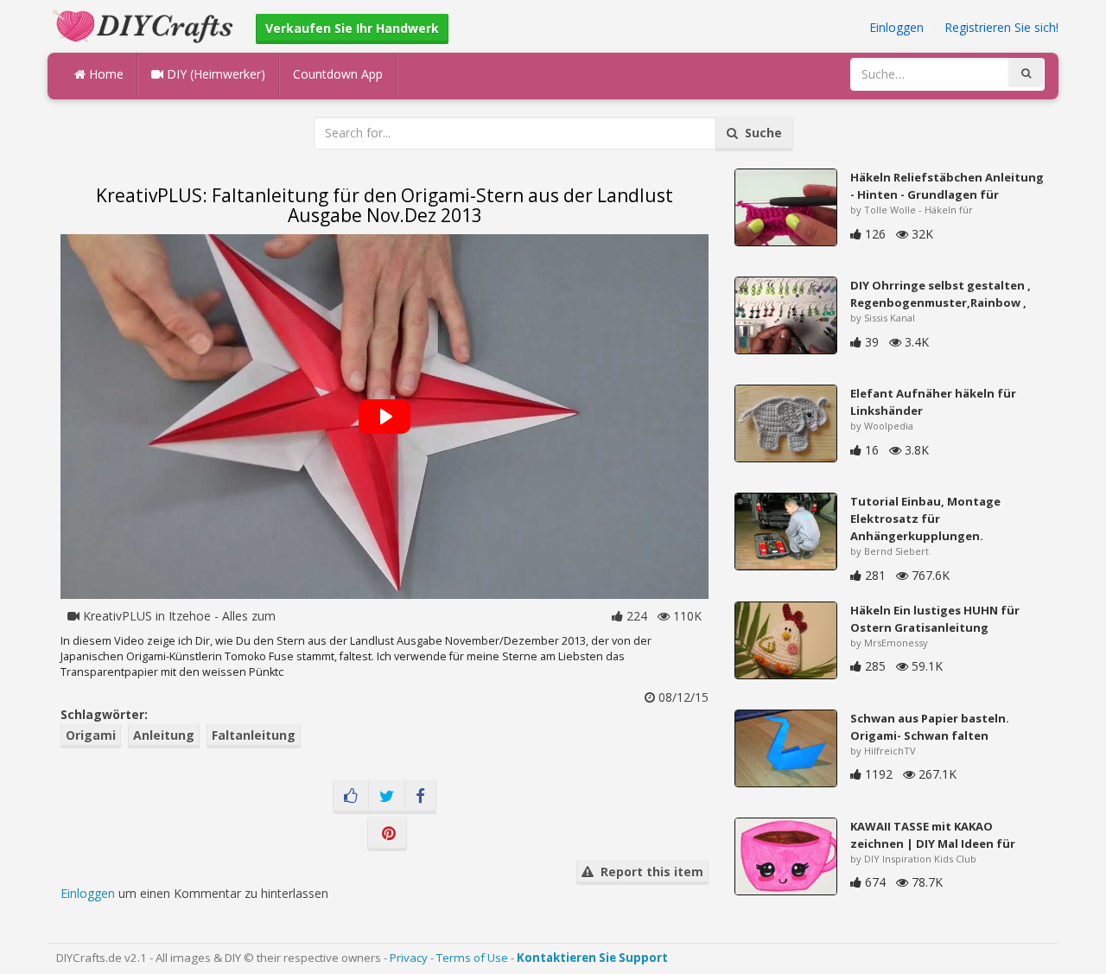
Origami (91, 735)
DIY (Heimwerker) (214, 74)
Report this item (648, 871)
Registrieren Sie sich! (1001, 27)
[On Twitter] (386, 797)
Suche (760, 132)
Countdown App (338, 74)
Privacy (409, 957)
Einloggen (896, 27)
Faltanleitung (254, 735)
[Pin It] (387, 834)
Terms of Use (472, 957)
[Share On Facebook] (420, 797)
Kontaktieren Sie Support (592, 957)
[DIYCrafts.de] (145, 25)
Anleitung (163, 735)
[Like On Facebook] (351, 797)
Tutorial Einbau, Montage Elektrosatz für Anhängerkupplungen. (925, 518)
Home (105, 74)
